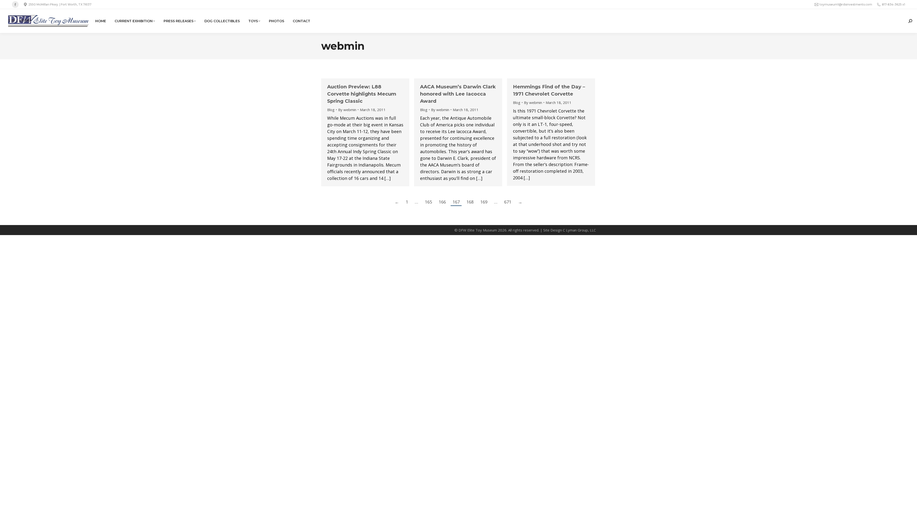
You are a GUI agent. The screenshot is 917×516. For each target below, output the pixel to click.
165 (428, 202)
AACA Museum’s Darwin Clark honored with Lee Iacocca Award (458, 94)
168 (470, 202)
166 (442, 202)
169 (483, 202)
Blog (331, 109)
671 (507, 202)
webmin (343, 46)
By (347, 109)
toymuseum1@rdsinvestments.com (846, 4)
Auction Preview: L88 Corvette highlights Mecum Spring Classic (361, 94)
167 (456, 202)
